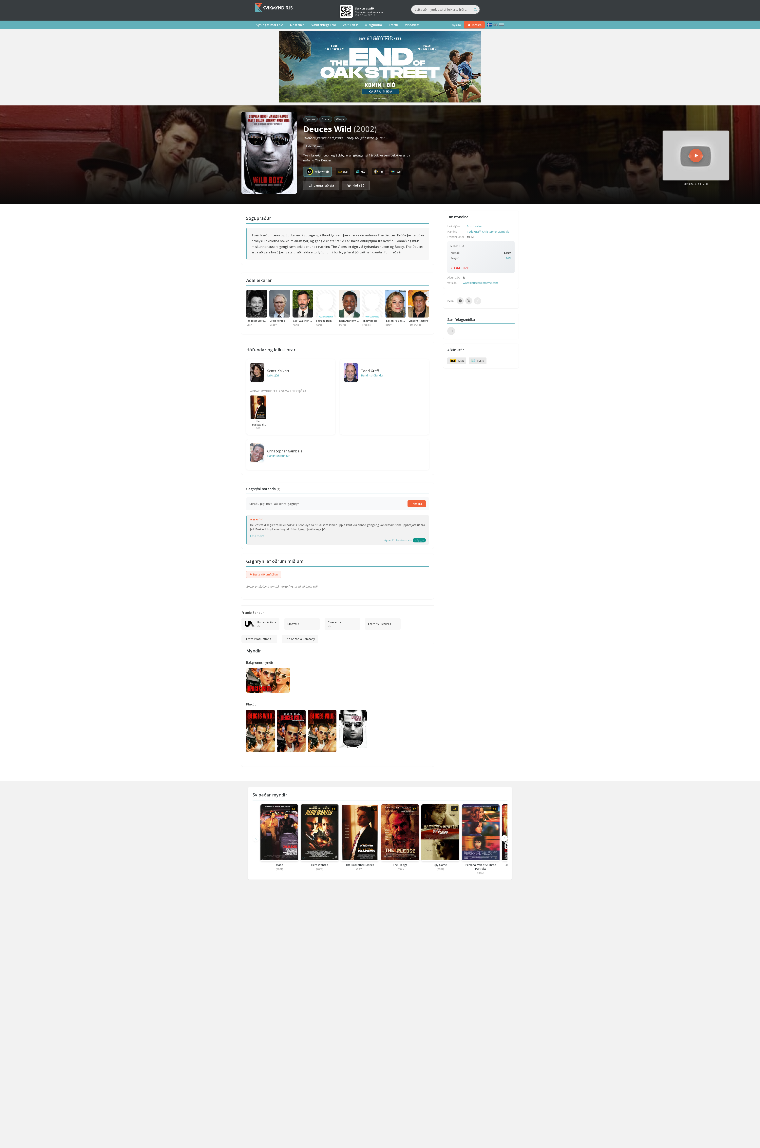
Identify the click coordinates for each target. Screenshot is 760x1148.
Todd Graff (370, 370)
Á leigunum (373, 25)
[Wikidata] (451, 331)
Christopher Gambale (284, 451)
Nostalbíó (297, 25)
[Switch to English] (495, 25)
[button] (504, 838)
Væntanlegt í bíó (323, 25)
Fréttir (393, 25)
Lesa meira (257, 536)
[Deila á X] (468, 300)
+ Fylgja (419, 540)
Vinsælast (412, 25)
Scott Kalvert (278, 370)
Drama (326, 119)
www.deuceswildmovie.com (480, 283)
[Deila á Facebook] (460, 300)
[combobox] (445, 9)
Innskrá (416, 504)
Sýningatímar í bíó (269, 25)
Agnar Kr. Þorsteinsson (398, 540)
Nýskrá (456, 25)
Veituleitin (350, 25)
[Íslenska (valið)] (489, 25)
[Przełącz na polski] (501, 25)
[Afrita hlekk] (477, 300)
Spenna (310, 119)
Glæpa (340, 119)
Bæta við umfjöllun (264, 574)
